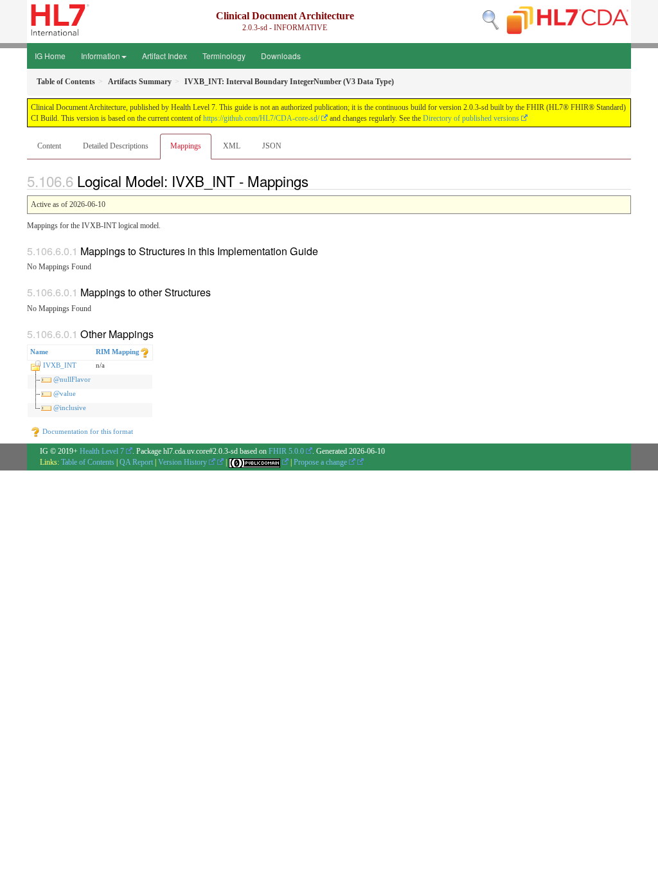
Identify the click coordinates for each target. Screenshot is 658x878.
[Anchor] (315, 181)
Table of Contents (87, 462)
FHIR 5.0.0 (286, 451)
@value (64, 393)
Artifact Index (164, 55)
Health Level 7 (102, 451)
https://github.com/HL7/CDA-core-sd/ (261, 118)
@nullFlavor (72, 379)
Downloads (281, 55)
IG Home (50, 55)
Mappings (185, 145)
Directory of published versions (471, 118)
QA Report (136, 462)
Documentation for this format (86, 431)
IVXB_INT (59, 365)
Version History (183, 462)
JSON (271, 145)
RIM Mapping (117, 351)
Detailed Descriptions (115, 145)
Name (39, 351)
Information (100, 55)
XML (231, 145)
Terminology (223, 55)
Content (49, 145)
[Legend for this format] (144, 351)
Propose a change (321, 462)
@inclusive (69, 407)
